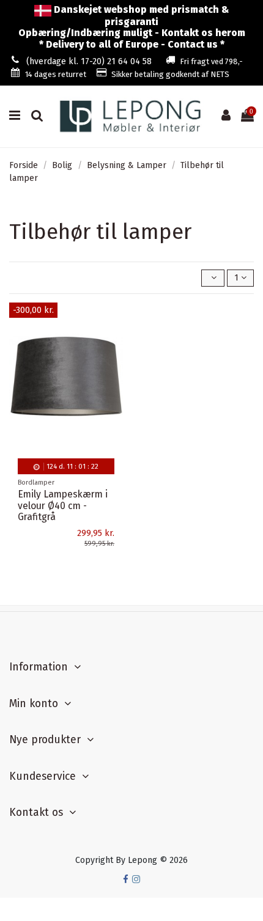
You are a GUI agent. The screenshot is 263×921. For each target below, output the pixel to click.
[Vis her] (114, 363)
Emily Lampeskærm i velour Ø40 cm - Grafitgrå (63, 505)
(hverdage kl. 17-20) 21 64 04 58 (89, 61)
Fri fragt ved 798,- (211, 61)
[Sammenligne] (114, 342)
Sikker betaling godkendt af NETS (170, 74)
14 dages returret (55, 74)
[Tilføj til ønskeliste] (114, 321)
